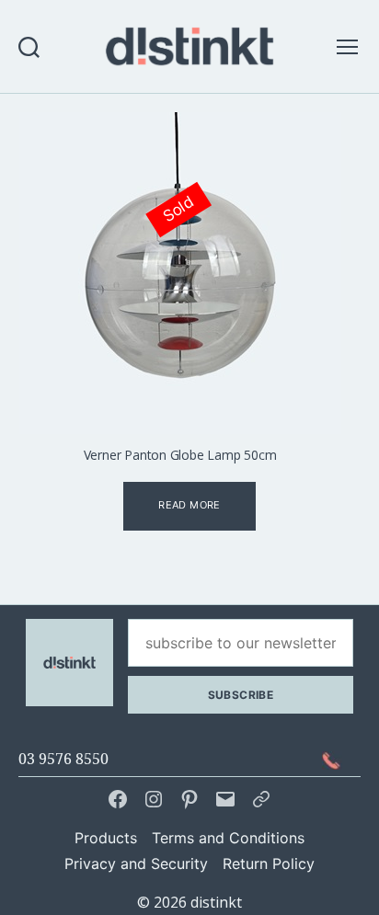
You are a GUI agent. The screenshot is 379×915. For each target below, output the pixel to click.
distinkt (216, 902)
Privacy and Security (136, 863)
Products (106, 838)
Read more (189, 504)
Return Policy (269, 863)
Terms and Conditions (228, 838)
